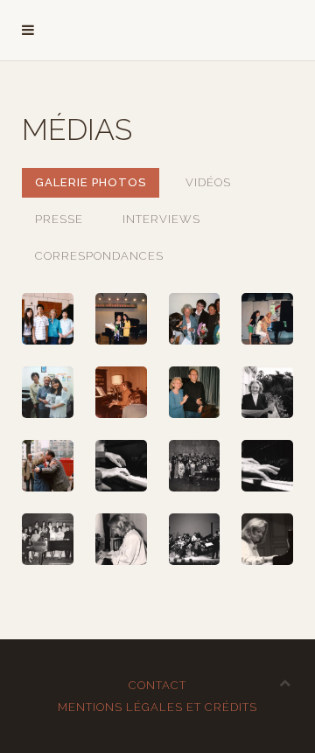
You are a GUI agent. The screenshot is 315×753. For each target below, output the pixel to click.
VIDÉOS (208, 182)
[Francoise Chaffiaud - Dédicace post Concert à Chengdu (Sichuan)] (194, 319)
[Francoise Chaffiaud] (121, 466)
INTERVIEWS (161, 219)
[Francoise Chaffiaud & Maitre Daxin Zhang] (194, 392)
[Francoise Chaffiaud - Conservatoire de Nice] (267, 392)
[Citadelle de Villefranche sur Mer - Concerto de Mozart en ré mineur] (194, 539)
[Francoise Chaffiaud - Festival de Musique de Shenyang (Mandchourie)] (121, 319)
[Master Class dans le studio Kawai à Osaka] (48, 392)
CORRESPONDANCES (99, 255)
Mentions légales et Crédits (157, 707)
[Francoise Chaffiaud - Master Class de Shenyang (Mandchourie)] (48, 319)
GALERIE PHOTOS (90, 182)
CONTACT (157, 685)
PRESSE (59, 219)
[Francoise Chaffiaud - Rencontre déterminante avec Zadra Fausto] (121, 392)
